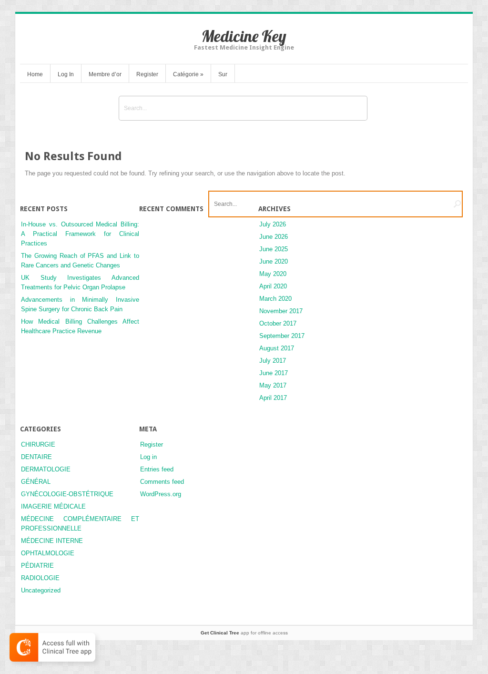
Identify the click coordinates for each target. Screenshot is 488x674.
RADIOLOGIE (40, 578)
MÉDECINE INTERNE (52, 540)
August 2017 (276, 348)
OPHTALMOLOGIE (47, 553)
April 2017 (273, 397)
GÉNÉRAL (36, 481)
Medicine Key (244, 36)
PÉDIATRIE (37, 565)
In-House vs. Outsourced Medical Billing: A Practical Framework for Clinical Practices (80, 234)
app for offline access (244, 632)
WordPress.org (160, 494)
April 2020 (273, 286)
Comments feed (162, 481)
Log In (66, 74)
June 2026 (273, 236)
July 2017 (272, 360)
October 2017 (277, 323)
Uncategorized (41, 590)
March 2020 (275, 298)
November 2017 (281, 311)
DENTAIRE (36, 456)
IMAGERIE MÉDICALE (53, 506)
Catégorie (188, 74)
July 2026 (272, 224)
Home (35, 74)
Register (147, 74)
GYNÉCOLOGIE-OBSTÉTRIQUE (67, 494)
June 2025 (273, 249)
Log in (148, 456)
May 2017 (272, 385)
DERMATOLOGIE (46, 469)
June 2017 (273, 373)
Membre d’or (105, 74)
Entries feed (156, 469)
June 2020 (273, 261)
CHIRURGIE (38, 444)
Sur (222, 74)
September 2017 (282, 335)
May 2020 (272, 273)
